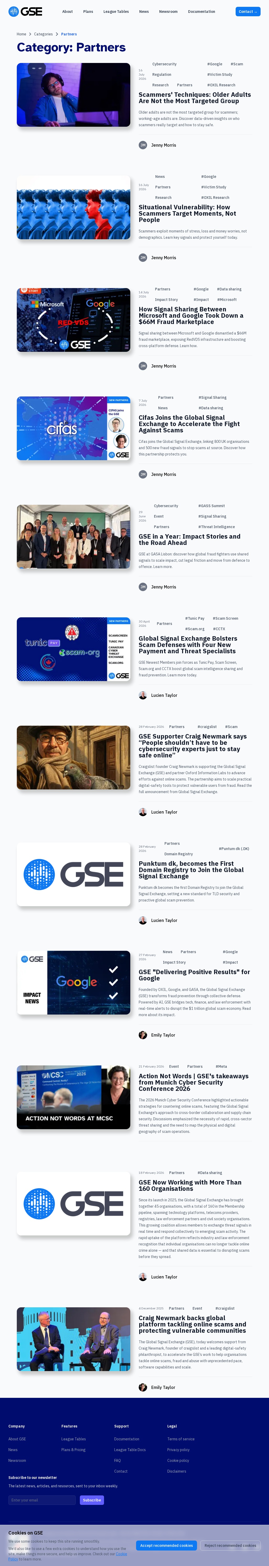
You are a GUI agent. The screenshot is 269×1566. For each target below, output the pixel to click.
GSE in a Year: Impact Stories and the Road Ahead (190, 539)
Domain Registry (178, 854)
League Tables (73, 1439)
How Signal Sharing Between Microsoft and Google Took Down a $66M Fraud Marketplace (191, 315)
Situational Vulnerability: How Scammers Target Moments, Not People (187, 213)
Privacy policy (178, 1449)
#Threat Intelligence (216, 526)
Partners (69, 34)
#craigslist (207, 726)
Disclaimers (176, 1471)
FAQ (117, 1460)
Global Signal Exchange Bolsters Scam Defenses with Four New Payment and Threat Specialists (188, 644)
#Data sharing (229, 289)
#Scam (237, 64)
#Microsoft (227, 299)
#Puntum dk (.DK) (234, 848)
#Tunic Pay (194, 618)
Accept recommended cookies (166, 1545)
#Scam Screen (225, 618)
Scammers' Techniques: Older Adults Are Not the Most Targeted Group (195, 97)
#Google (214, 64)
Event (159, 516)
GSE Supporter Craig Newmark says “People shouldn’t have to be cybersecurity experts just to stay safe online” (193, 745)
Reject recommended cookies (230, 1545)
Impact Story (166, 299)
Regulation (161, 74)
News (160, 176)
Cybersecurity (164, 64)
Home (21, 34)
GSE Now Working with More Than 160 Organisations (190, 1185)
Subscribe (92, 1500)
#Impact (201, 299)
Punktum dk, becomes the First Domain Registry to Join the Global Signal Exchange (191, 869)
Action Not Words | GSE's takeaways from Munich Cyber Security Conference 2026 (194, 1082)
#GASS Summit (211, 505)
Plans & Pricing (73, 1449)
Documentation (126, 1439)
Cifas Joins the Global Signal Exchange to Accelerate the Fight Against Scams (189, 423)
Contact (248, 11)
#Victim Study (219, 74)
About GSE (17, 1439)
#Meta (221, 1066)
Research (160, 85)
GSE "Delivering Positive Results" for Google (194, 975)
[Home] (25, 11)
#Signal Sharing (213, 397)
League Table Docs (130, 1449)
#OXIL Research (221, 85)
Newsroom (17, 1460)
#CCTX (219, 629)
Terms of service (181, 1439)
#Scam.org (195, 629)
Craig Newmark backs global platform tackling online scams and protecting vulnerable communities (192, 1324)
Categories (43, 34)
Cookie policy (178, 1460)
